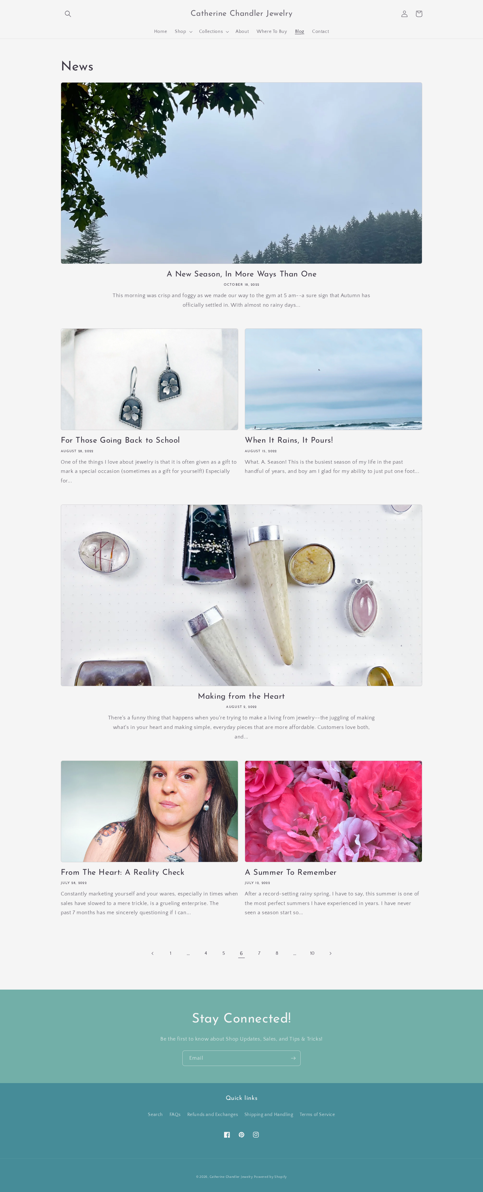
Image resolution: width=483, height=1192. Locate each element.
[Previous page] (153, 953)
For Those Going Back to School (120, 441)
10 (312, 953)
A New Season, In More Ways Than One (242, 274)
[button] (68, 14)
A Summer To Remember (291, 873)
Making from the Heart (241, 697)
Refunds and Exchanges (212, 1114)
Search (155, 1114)
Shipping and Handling (268, 1114)
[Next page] (330, 953)
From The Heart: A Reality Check (123, 873)
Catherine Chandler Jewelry (231, 1177)
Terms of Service (317, 1114)
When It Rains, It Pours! (289, 441)
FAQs (175, 1114)
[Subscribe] (293, 1058)
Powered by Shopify (270, 1177)
